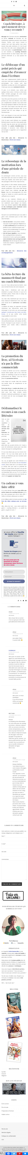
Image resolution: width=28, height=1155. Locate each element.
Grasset (4, 1073)
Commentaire (5, 859)
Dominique (12, 650)
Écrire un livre (5, 1103)
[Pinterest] (19, 1153)
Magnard (4, 1075)
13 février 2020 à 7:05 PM (18, 691)
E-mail (4, 844)
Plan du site (5, 1129)
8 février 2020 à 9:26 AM (14, 652)
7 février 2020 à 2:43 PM (14, 613)
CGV (3, 1139)
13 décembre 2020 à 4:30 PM (15, 715)
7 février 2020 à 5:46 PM (18, 633)
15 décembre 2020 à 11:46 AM (19, 759)
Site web (4, 851)
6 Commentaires (14, 33)
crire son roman (15, 140)
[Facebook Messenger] (25, 1153)
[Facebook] (8, 1153)
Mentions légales (6, 1132)
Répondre (11, 615)
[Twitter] (14, 1153)
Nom (3, 836)
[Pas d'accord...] (26, 1150)
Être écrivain (5, 1107)
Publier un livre (5, 1114)
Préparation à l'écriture (8, 1111)
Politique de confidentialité (9, 1136)
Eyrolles (4, 1072)
